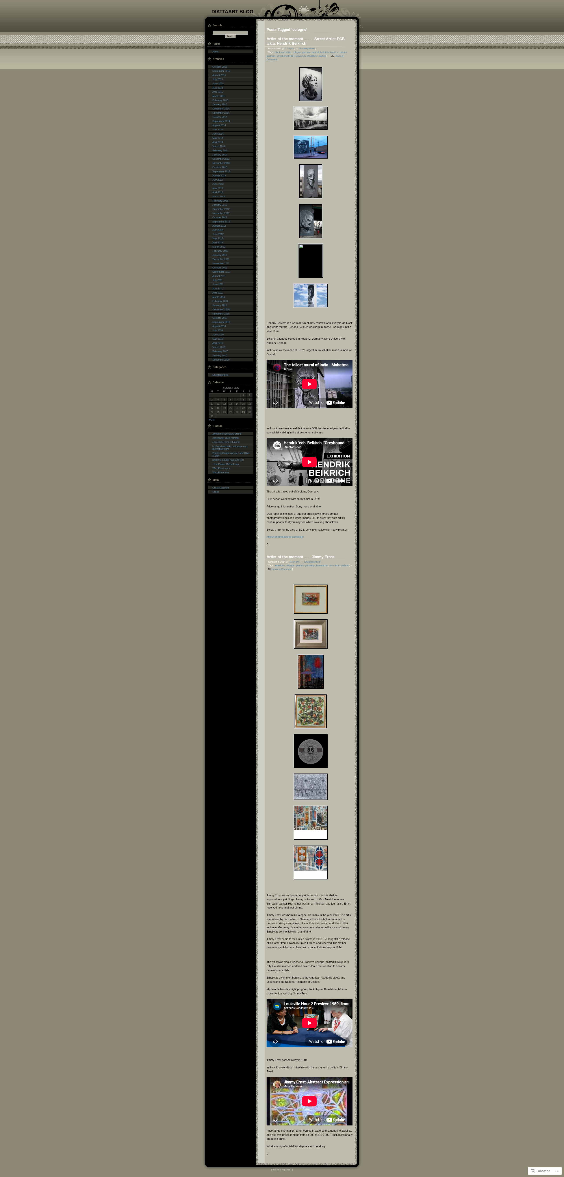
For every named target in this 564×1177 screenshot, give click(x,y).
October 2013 (219, 167)
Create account (220, 487)
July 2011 (217, 280)
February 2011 (220, 301)
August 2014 (219, 125)
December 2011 (220, 259)
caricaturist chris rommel (225, 438)
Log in (215, 491)
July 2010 (217, 330)
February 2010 (220, 351)
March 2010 (218, 347)
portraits (271, 56)
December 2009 (221, 359)
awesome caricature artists (226, 433)
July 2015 (217, 79)
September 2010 (221, 322)
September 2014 (221, 121)
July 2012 (217, 230)
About (215, 51)
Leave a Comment (281, 569)
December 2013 (221, 158)
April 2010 (217, 343)
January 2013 (219, 205)
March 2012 (218, 246)
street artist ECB (285, 56)
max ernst (334, 565)
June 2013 (218, 184)
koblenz (334, 52)
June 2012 (218, 234)
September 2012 (221, 221)
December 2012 (221, 209)
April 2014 (217, 142)
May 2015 (217, 87)
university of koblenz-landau (311, 56)
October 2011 (219, 267)
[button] (309, 84)
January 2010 (219, 355)
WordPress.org (220, 472)
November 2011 (220, 263)
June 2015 (218, 83)
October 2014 (219, 117)
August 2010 (219, 326)
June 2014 (218, 133)
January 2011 (219, 305)
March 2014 (218, 146)
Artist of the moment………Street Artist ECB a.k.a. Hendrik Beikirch (306, 41)
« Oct (211, 419)
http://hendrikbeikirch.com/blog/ (285, 537)
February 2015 (220, 100)
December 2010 (221, 309)
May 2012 (217, 238)
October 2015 (219, 66)
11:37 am (294, 562)
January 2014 (219, 154)
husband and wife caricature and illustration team (229, 447)
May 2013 (217, 188)
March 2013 (218, 196)
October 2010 (219, 317)
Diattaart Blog (232, 11)
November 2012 (221, 213)
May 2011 (217, 288)
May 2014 (217, 138)
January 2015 (219, 104)
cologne (297, 52)
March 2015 (218, 96)
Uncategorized (307, 48)
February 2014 (220, 150)
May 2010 (217, 338)
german (306, 52)
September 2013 (221, 171)
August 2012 (219, 225)
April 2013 (217, 192)
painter (343, 52)
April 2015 (217, 92)
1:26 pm (289, 48)
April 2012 (217, 242)
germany (309, 565)
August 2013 (219, 175)
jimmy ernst (322, 565)
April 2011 (217, 292)
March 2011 (218, 297)
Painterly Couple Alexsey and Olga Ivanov (230, 454)
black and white (283, 52)
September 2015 (221, 71)
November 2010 (221, 313)
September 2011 (221, 271)
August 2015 (219, 75)
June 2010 (218, 334)
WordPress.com (221, 468)
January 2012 (219, 255)
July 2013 (217, 179)
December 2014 (221, 108)
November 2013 (221, 163)
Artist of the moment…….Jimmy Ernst (300, 557)
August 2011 (219, 276)
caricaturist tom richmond (225, 442)
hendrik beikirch (320, 52)
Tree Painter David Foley (225, 464)
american (280, 565)
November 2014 (221, 112)
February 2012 (220, 251)
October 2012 (219, 217)
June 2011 (217, 284)
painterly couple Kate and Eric (228, 460)
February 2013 (220, 200)
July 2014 (217, 129)
